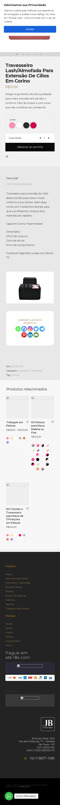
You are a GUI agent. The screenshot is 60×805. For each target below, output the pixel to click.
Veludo (9, 624)
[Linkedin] (30, 335)
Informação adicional (19, 184)
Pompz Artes (25, 786)
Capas (8, 574)
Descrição (12, 178)
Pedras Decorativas (15, 595)
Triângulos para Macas (17, 608)
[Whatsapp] (18, 329)
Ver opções (11, 430)
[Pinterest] (24, 335)
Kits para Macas (13, 587)
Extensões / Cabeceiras (30, 370)
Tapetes (9, 604)
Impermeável (12, 641)
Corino (8, 645)
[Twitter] (36, 329)
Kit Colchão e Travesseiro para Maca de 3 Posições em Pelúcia (14, 516)
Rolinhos (10, 600)
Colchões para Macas (16, 578)
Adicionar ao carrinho (30, 147)
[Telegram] (42, 329)
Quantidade (15, 138)
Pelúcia (15, 375)
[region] (30, 18)
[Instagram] (30, 329)
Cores (12, 119)
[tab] (30, 178)
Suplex (8, 632)
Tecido (8, 628)
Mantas (9, 591)
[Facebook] (24, 329)
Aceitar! (30, 29)
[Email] (36, 335)
